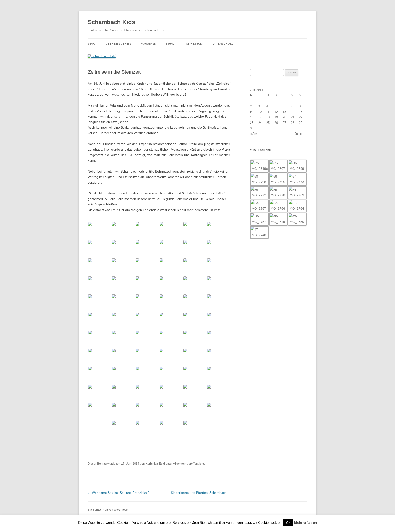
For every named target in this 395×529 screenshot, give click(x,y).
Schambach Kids (111, 22)
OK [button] (288, 522)
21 (292, 117)
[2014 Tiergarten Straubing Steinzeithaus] (99, 230)
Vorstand (148, 43)
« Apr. (254, 133)
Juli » (298, 133)
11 (267, 111)
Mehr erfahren (305, 522)
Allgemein (179, 463)
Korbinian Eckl (155, 463)
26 (276, 122)
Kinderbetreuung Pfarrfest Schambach (201, 492)
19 (276, 117)
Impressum (194, 43)
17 (260, 117)
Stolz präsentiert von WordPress (108, 509)
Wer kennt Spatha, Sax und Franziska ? (118, 492)
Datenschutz (223, 43)
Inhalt (171, 43)
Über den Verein (118, 43)
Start (92, 43)
